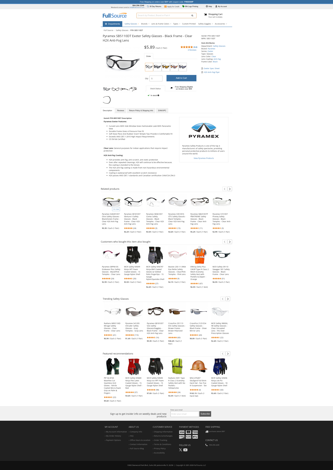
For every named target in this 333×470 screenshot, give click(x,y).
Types (175, 24)
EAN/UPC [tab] (162, 110)
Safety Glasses (131, 24)
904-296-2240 (138, 5)
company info (136, 431)
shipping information (163, 431)
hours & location (140, 440)
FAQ (131, 436)
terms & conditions (162, 444)
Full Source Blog (137, 448)
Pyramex (211, 48)
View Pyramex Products (204, 158)
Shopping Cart (215, 14)
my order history (113, 436)
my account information (116, 431)
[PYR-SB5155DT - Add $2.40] (174, 67)
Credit (173, 6)
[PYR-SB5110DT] (149, 67)
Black (215, 61)
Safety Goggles (204, 24)
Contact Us (211, 440)
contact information (138, 444)
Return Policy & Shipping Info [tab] (141, 110)
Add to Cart (181, 78)
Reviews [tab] (120, 110)
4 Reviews (192, 50)
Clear (214, 56)
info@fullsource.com (137, 7)
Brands (144, 24)
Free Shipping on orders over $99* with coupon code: (166, 2)
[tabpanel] (170, 80)
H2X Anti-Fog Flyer (212, 72)
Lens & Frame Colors (160, 24)
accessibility (159, 453)
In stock (154, 95)
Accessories (220, 24)
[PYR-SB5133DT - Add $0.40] (166, 67)
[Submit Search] (192, 15)
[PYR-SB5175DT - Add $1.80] (183, 67)
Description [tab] (107, 110)
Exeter (210, 51)
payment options (113, 440)
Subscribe (205, 414)
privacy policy (160, 448)
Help (210, 6)
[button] (224, 189)
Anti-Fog (217, 59)
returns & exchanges (163, 436)
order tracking (160, 440)
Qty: (147, 78)
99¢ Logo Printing (191, 6)
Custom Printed (189, 24)
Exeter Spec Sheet (212, 68)
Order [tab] (148, 56)
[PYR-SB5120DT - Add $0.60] (157, 67)
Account (222, 6)
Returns (155, 6)
